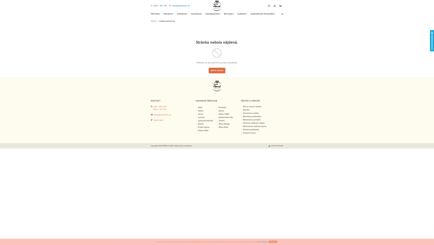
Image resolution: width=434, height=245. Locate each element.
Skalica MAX (224, 114)
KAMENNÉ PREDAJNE (206, 101)
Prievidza (222, 107)
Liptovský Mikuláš (205, 121)
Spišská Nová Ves (226, 117)
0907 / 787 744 (160, 6)
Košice (200, 111)
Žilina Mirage (224, 124)
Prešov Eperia (203, 127)
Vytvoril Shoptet (277, 146)
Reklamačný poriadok (252, 120)
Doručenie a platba (251, 113)
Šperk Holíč (158, 120)
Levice (200, 114)
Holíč (200, 107)
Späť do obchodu (217, 70)
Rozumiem (273, 242)
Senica (221, 111)
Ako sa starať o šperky (252, 107)
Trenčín (222, 121)
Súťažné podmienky (251, 130)
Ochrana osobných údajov (254, 123)
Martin (201, 124)
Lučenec (201, 117)
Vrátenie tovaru (249, 133)
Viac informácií (263, 242)
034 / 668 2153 (160, 107)
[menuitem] (155, 14)
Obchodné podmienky (252, 116)
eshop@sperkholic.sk (180, 6)
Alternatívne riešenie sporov (255, 126)
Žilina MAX (223, 127)
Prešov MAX (203, 130)
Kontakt (246, 110)
